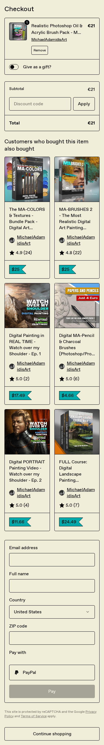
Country (17, 599)
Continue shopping (52, 733)
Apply (84, 103)
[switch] (14, 67)
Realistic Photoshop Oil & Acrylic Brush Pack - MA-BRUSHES (56, 32)
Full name (19, 573)
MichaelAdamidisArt (49, 39)
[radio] (52, 672)
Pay (52, 691)
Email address (23, 547)
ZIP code (18, 626)
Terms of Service (34, 716)
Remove (40, 50)
